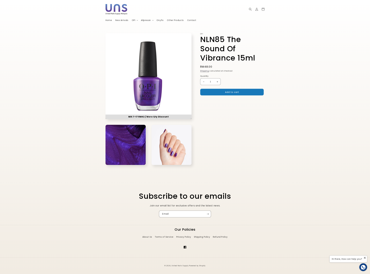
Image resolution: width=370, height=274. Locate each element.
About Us (147, 236)
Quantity (204, 76)
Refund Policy (220, 236)
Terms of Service (164, 236)
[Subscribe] (208, 214)
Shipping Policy (202, 236)
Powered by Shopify (197, 266)
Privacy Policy (183, 236)
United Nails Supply (180, 266)
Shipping (204, 71)
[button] (134, 20)
